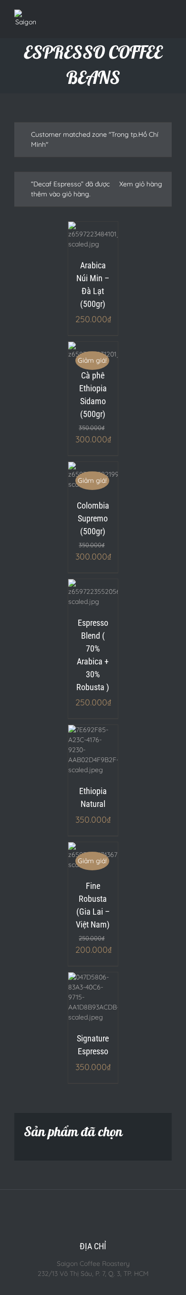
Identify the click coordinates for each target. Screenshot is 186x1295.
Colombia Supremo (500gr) (93, 518)
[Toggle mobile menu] (168, 19)
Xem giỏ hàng (140, 184)
